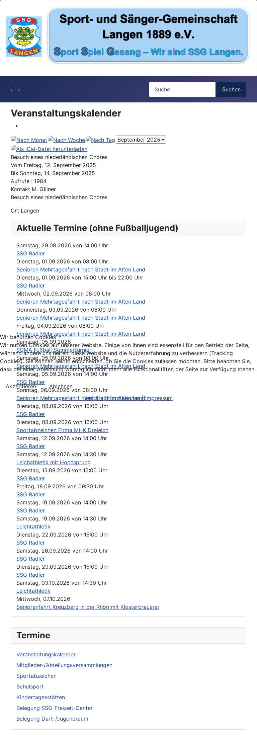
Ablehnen (61, 386)
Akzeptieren (21, 386)
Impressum (159, 398)
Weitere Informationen (112, 398)
